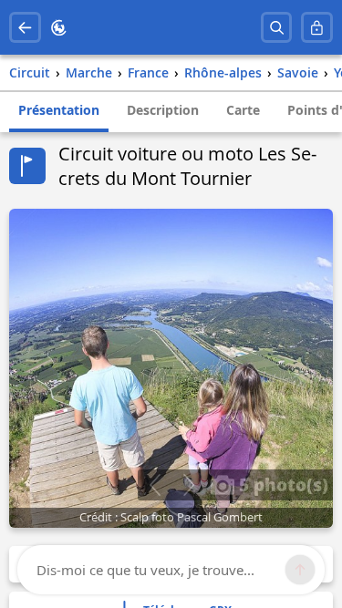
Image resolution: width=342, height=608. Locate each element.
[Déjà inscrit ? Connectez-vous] (317, 28)
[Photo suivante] (188, 485)
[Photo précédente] (154, 485)
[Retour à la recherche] (25, 28)
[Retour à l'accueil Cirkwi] (58, 27)
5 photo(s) (281, 484)
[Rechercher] (277, 28)
